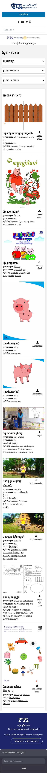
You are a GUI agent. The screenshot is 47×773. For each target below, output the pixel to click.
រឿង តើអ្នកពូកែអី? (14, 698)
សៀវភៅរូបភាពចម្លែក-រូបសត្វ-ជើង (18, 133)
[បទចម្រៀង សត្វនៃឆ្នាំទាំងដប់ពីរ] (23, 468)
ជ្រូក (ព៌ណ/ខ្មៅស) (11, 343)
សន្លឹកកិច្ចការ (18, 601)
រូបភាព (16, 347)
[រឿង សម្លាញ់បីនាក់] (23, 182)
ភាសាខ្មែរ (18, 149)
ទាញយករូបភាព (37, 346)
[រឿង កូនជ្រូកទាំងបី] (23, 245)
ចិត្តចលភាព (14, 146)
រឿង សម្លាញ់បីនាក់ (11, 211)
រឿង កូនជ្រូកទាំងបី (11, 263)
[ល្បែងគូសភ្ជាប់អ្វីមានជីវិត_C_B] (23, 654)
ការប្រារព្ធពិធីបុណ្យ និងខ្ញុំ (21, 604)
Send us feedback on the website (23, 729)
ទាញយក (39, 436)
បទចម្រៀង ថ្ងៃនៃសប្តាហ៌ (13, 536)
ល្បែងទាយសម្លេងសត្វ (12, 433)
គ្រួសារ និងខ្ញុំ (18, 270)
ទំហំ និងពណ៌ (15, 610)
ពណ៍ (15, 559)
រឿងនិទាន (17, 137)
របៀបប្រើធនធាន (23, 725)
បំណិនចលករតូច (12, 449)
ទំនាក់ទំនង (23, 14)
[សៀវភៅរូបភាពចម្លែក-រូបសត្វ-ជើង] (23, 116)
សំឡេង (26, 446)
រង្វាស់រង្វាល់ (6, 452)
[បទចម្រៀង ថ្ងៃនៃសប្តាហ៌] (23, 524)
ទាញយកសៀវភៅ (39, 137)
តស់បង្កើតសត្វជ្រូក (11, 597)
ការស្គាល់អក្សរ (22, 452)
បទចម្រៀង (17, 489)
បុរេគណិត (11, 149)
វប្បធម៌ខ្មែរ (6, 507)
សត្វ (15, 143)
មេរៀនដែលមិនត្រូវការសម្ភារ (25, 43)
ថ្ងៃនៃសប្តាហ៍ (14, 550)
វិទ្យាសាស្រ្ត (22, 146)
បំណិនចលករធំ (7, 553)
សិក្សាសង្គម (20, 504)
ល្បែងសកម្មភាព (19, 437)
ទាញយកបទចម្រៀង (36, 483)
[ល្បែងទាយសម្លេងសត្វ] (23, 419)
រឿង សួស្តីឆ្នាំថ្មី (13, 443)
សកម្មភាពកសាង (26, 137)
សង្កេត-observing (17, 446)
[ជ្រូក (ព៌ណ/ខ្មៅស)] (23, 311)
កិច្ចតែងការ (26, 695)
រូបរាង (16, 619)
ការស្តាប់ (30, 452)
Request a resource (26, 741)
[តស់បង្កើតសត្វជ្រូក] (23, 579)
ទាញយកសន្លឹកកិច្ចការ (39, 602)
